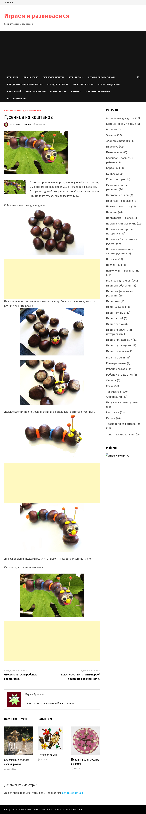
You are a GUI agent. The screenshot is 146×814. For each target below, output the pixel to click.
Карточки (112, 168)
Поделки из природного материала (22, 110)
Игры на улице (30, 77)
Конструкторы (115, 179)
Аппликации (114, 396)
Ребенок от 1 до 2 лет (119, 374)
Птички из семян (47, 755)
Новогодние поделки (119, 200)
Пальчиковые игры (118, 206)
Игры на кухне (76, 77)
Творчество (113, 391)
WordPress (71, 809)
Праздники (113, 265)
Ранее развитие (116, 363)
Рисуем (110, 418)
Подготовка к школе (119, 217)
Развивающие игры (53, 77)
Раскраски (112, 412)
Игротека (75, 91)
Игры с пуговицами (83, 84)
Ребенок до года (116, 369)
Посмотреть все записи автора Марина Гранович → (51, 703)
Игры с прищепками (109, 84)
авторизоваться (72, 792)
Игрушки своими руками (101, 77)
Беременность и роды (120, 123)
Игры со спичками (36, 91)
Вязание (111, 129)
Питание (111, 212)
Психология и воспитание (122, 270)
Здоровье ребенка (118, 141)
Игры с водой (13, 91)
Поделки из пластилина (121, 223)
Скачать (111, 380)
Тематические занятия (97, 91)
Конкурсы (112, 173)
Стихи (110, 386)
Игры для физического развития (24, 84)
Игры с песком (58, 91)
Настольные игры (16, 98)
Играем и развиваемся (36, 15)
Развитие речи (115, 357)
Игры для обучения (57, 84)
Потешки (112, 259)
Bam (81, 809)
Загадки (111, 135)
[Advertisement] (73, 52)
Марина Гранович (23, 124)
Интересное (114, 152)
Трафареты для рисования (123, 423)
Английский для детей (120, 118)
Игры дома (12, 77)
